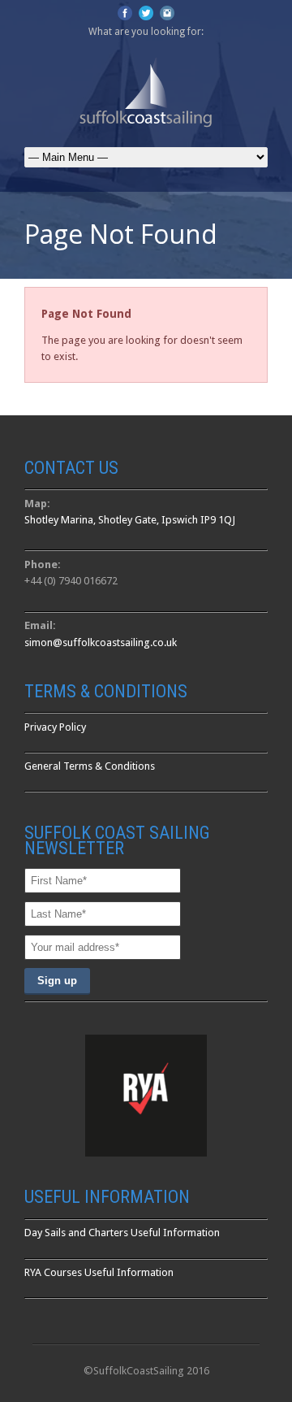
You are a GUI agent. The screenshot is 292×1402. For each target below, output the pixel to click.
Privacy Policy (55, 727)
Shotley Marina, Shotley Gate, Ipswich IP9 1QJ (129, 520)
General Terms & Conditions (89, 766)
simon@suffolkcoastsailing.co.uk (100, 642)
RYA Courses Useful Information (99, 1272)
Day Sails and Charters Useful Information (122, 1232)
